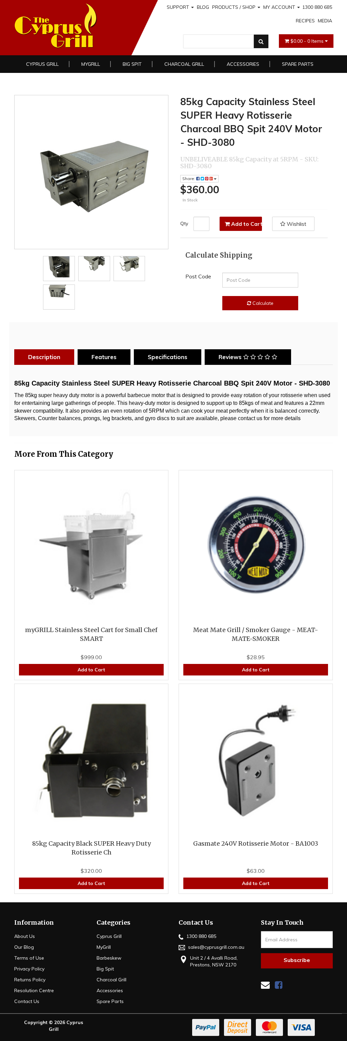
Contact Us (26, 1001)
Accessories (243, 64)
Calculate (262, 303)
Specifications (167, 356)
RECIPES (305, 21)
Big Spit (132, 64)
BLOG (203, 7)
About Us (24, 936)
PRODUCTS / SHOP (234, 7)
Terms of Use (29, 958)
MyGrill (90, 64)
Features (104, 356)
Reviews (231, 356)
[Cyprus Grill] (77, 25)
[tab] (46, 357)
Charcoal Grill (184, 64)
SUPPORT (178, 7)
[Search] (261, 41)
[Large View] (58, 266)
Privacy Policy (29, 969)
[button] (293, 224)
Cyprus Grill (42, 64)
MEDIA (325, 21)
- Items (307, 41)
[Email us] (265, 984)
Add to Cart (246, 223)
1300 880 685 (317, 7)
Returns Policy (29, 980)
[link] (278, 984)
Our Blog (24, 947)
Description (44, 356)
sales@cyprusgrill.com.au (215, 947)
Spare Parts (297, 64)
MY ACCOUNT (280, 7)
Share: (189, 178)
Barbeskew (109, 958)
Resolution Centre (34, 990)
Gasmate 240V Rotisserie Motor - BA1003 (255, 843)
